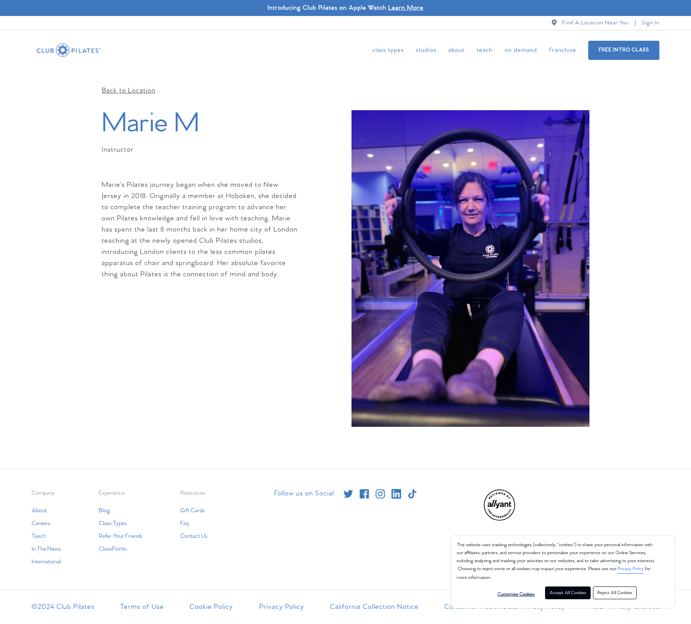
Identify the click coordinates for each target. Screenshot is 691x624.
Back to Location (129, 91)
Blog (104, 510)
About (456, 50)
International (46, 561)
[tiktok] (412, 494)
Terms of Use (142, 607)
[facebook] (364, 494)
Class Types (388, 50)
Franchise (562, 50)
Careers (41, 523)
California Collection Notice (374, 607)
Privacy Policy (630, 569)
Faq (184, 523)
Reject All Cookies (614, 593)
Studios (426, 50)
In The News (46, 549)
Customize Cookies (516, 594)
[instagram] (380, 494)
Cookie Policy (211, 607)
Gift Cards (192, 510)
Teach (485, 50)
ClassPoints (113, 549)
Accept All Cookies (567, 593)
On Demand (521, 50)
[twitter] (348, 494)
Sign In (650, 23)
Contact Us (194, 536)
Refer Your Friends (120, 536)
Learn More (405, 8)
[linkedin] (396, 494)
